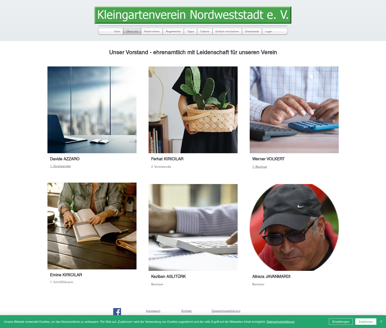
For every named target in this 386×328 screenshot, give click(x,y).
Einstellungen (340, 322)
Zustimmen (366, 322)
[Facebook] (117, 312)
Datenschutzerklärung (281, 322)
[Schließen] (381, 321)
